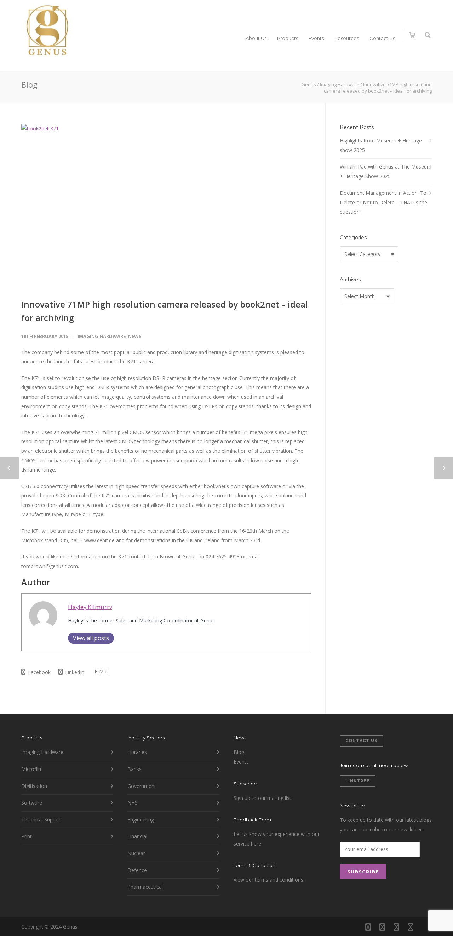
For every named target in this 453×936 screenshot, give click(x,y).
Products (287, 38)
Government (141, 786)
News (135, 336)
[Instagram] (382, 927)
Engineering (140, 819)
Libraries (137, 752)
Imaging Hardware (102, 336)
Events (316, 38)
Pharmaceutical (145, 886)
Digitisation (34, 786)
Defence (137, 870)
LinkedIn (74, 672)
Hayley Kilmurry (90, 607)
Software (31, 802)
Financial (137, 836)
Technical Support (41, 819)
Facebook (39, 672)
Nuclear (136, 853)
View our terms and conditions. (269, 879)
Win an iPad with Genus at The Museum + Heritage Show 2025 (385, 171)
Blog (239, 752)
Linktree (357, 780)
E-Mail (101, 671)
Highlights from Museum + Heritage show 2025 (381, 145)
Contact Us (382, 38)
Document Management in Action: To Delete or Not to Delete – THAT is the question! (383, 202)
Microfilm (32, 769)
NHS (132, 802)
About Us (256, 38)
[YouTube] (425, 927)
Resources (346, 38)
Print (26, 836)
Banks (134, 769)
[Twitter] (410, 927)
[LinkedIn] (396, 927)
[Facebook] (368, 927)
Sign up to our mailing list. (263, 798)
